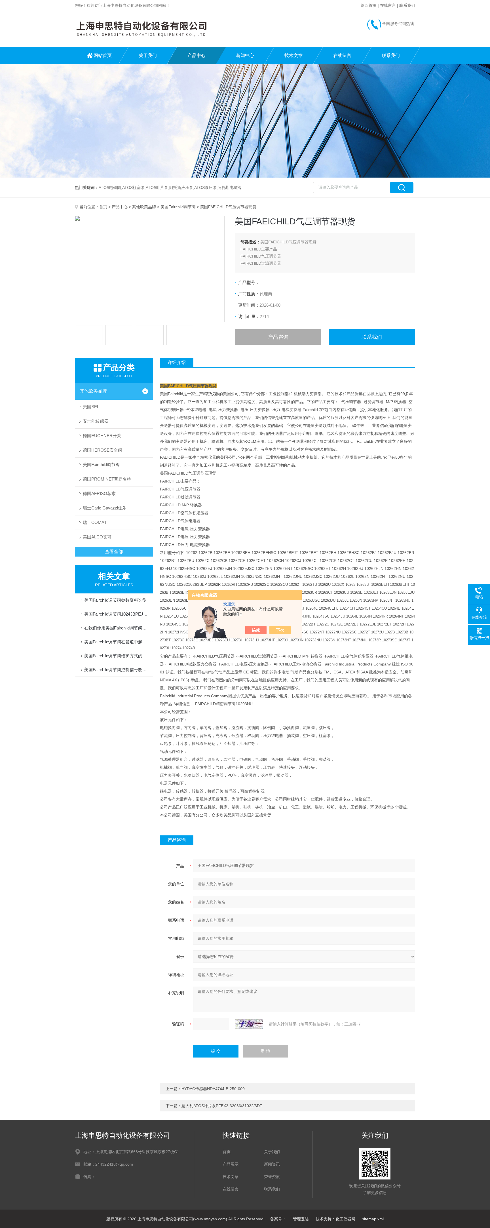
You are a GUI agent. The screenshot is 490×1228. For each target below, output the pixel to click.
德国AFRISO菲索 (99, 493)
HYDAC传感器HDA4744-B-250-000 (213, 1088)
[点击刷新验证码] (249, 1024)
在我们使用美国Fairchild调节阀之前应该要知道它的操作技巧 (116, 627)
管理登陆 (301, 1219)
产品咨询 (278, 337)
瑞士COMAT (95, 522)
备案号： (278, 1219)
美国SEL (91, 406)
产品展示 (230, 1164)
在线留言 (388, 5)
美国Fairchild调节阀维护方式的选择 (116, 655)
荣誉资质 (272, 1176)
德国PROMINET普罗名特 (107, 479)
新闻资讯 (272, 1164)
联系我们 (407, 5)
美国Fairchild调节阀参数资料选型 (115, 600)
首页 (103, 207)
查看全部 (114, 551)
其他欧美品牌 (144, 207)
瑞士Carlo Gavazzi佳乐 (104, 507)
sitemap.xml (373, 1219)
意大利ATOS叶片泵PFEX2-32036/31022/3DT (221, 1105)
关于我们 (148, 55)
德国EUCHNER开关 (102, 435)
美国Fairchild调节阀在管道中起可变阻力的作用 (116, 641)
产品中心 (196, 55)
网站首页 (103, 55)
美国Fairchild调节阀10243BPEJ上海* (116, 614)
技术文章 (293, 55)
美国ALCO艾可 (97, 536)
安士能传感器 (95, 421)
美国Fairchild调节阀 (178, 207)
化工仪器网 (345, 1219)
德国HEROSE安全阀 (102, 450)
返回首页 (369, 5)
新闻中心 (245, 55)
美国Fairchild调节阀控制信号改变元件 (116, 669)
